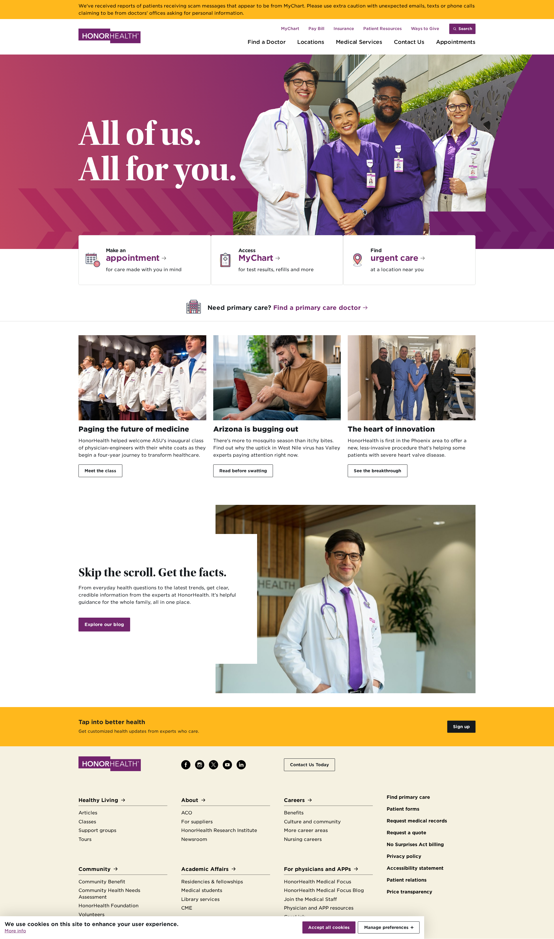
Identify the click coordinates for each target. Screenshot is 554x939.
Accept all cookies (329, 927)
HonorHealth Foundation (108, 905)
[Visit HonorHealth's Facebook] (185, 764)
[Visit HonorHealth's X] (213, 764)
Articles (87, 813)
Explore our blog (104, 624)
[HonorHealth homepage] (109, 37)
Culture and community (312, 821)
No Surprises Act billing (415, 844)
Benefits (294, 813)
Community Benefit (101, 881)
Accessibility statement (415, 868)
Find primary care (408, 797)
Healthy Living (98, 800)
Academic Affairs (205, 869)
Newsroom (194, 839)
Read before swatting (243, 470)
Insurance (344, 28)
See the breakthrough (377, 470)
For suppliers (197, 821)
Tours (84, 839)
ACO (186, 813)
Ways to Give (425, 28)
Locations (310, 42)
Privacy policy (404, 856)
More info (15, 931)
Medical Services (359, 42)
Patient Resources (382, 28)
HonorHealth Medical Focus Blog (324, 890)
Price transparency (409, 892)
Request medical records (417, 821)
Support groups (97, 830)
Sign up (461, 726)
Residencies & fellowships (212, 881)
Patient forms (403, 809)
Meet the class (100, 470)
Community (94, 869)
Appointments (456, 42)
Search (465, 29)
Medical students (201, 890)
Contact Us (409, 42)
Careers (294, 800)
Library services (200, 899)
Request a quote (406, 832)
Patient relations (406, 880)
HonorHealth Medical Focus (317, 881)
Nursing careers (303, 839)
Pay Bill (316, 28)
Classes (87, 821)
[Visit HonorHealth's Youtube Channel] (227, 764)
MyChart (290, 28)
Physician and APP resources (318, 908)
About (189, 800)
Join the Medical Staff (310, 899)
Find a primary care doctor (317, 307)
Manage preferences (386, 927)
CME (186, 908)
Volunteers (91, 914)
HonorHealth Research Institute (219, 830)
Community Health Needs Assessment (109, 894)
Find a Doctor (267, 42)
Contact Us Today (309, 764)
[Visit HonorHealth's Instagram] (199, 764)
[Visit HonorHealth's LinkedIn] (241, 764)
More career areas (306, 830)
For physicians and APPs (317, 869)
